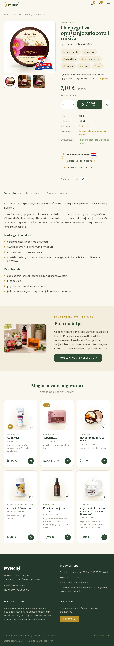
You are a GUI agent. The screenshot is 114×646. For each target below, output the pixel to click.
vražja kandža (70, 52)
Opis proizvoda (12, 193)
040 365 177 (9, 590)
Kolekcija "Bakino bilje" (35, 14)
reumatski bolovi (90, 59)
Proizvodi (17, 14)
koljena (84, 66)
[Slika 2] (24, 81)
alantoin (89, 52)
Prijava (69, 619)
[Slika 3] (39, 81)
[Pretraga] (85, 4)
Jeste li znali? (34, 193)
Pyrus (6, 14)
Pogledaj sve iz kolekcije (78, 357)
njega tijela (69, 59)
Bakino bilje (68, 22)
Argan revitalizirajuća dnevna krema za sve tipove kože (92, 511)
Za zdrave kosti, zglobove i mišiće (92, 132)
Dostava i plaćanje (57, 193)
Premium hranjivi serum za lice (56, 510)
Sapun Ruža (50, 437)
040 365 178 (23, 590)
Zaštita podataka (12, 640)
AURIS (107, 635)
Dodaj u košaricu (92, 104)
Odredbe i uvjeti (46, 640)
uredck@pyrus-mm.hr (14, 584)
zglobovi (68, 66)
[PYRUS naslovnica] (11, 4)
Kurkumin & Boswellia (19, 508)
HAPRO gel (13, 437)
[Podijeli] (83, 179)
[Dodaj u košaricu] (31, 461)
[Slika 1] (10, 81)
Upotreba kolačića (29, 640)
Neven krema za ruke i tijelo (92, 439)
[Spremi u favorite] (107, 104)
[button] (30, 47)
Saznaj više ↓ (102, 78)
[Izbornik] (108, 4)
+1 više (97, 66)
